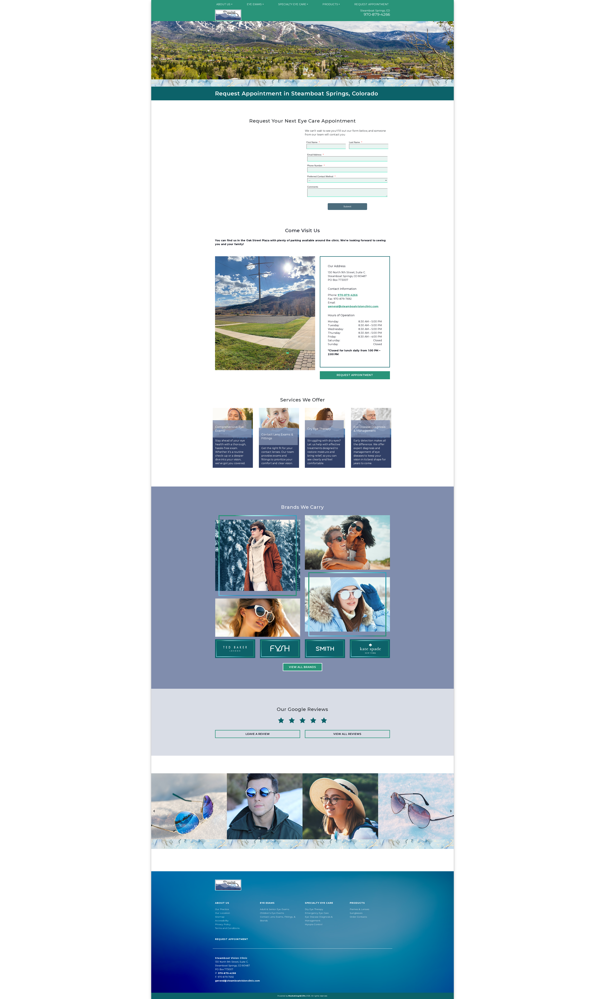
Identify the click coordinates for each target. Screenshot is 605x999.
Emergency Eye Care (317, 913)
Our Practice (222, 909)
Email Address (315, 154)
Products (330, 4)
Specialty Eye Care (292, 4)
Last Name (355, 142)
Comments (312, 187)
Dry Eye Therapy (314, 909)
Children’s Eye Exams (272, 913)
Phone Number (316, 165)
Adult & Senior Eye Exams (274, 909)
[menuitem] (224, 4)
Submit (347, 206)
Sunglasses (356, 913)
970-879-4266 (377, 14)
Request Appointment (371, 4)
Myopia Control (313, 924)
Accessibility (222, 920)
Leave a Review (258, 734)
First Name (313, 142)
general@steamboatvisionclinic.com (353, 306)
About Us (223, 4)
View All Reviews (347, 734)
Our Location (222, 913)
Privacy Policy (222, 924)
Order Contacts (358, 916)
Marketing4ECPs (296, 996)
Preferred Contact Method (321, 176)
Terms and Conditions (227, 928)
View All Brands (302, 667)
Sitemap (220, 916)
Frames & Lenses (359, 909)
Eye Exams (254, 4)
